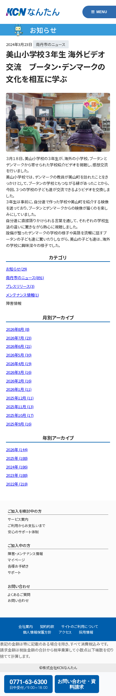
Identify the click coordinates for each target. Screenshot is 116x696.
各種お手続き (18, 566)
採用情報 (86, 631)
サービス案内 (18, 519)
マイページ (16, 559)
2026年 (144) (17, 449)
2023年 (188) (17, 475)
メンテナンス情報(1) (22, 295)
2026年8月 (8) (17, 329)
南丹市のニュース (50, 44)
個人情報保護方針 (37, 631)
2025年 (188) (17, 458)
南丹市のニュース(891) (25, 277)
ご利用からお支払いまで (26, 525)
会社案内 (25, 626)
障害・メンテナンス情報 (25, 553)
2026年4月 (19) (19, 363)
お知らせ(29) (16, 269)
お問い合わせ (18, 600)
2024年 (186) (17, 467)
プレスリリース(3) (20, 286)
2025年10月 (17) (20, 415)
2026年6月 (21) (19, 346)
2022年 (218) (17, 484)
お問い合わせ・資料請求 (77, 684)
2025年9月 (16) (19, 424)
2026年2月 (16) (19, 381)
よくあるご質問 (19, 594)
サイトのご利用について (79, 626)
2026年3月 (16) (19, 372)
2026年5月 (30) (19, 355)
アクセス (65, 631)
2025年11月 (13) (20, 406)
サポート (14, 572)
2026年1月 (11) (19, 389)
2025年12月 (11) (20, 398)
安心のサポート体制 (23, 531)
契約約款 (47, 626)
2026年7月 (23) (19, 338)
